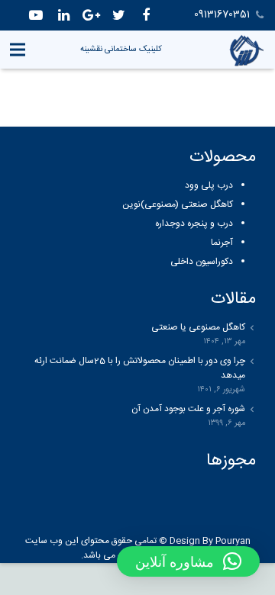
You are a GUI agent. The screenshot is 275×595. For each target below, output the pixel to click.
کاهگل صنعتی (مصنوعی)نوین (177, 204)
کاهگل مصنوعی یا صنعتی (198, 327)
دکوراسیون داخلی (201, 261)
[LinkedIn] (63, 15)
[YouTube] (36, 15)
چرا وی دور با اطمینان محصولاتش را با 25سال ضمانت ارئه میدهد (139, 368)
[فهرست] (17, 50)
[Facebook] (146, 15)
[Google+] (91, 15)
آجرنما (222, 242)
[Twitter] (118, 15)
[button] (188, 561)
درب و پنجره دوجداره (194, 223)
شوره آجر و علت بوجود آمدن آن (188, 409)
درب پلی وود (209, 185)
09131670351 (222, 14)
